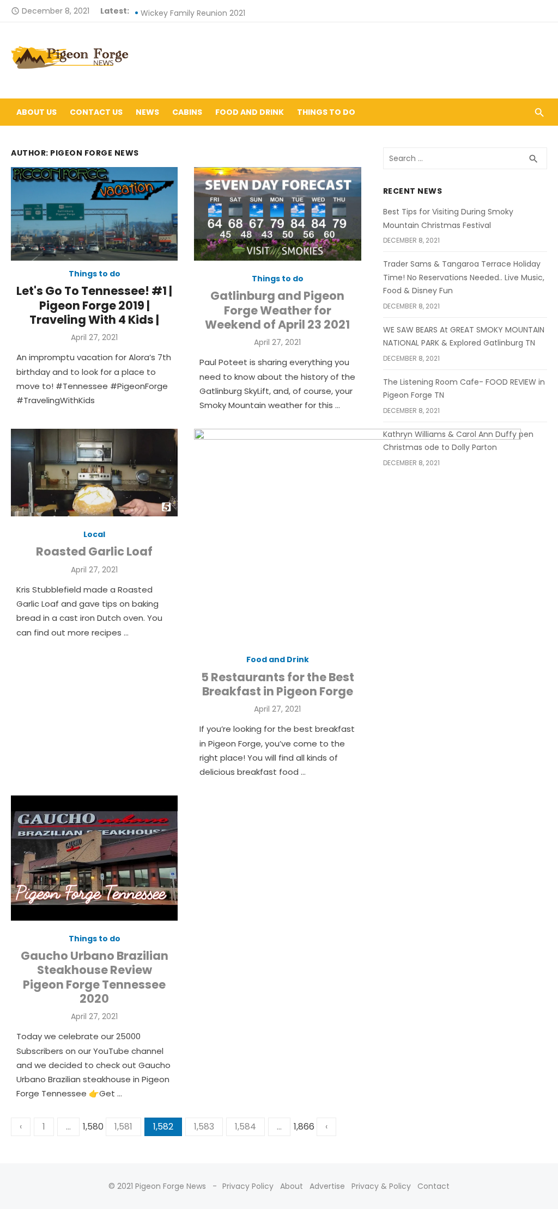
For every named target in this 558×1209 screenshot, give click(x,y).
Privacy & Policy (381, 1186)
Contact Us (96, 112)
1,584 (245, 1126)
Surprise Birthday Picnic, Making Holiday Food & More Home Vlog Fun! (270, 10)
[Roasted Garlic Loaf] (94, 472)
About (291, 1186)
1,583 (204, 1126)
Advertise (327, 1186)
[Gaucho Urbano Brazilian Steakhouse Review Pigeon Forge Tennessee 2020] (94, 858)
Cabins (187, 112)
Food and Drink (249, 112)
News (147, 112)
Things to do (326, 112)
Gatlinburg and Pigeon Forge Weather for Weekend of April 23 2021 (277, 310)
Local (94, 534)
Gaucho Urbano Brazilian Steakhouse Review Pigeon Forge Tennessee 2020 (94, 977)
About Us (36, 112)
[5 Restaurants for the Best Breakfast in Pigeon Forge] (357, 537)
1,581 (123, 1126)
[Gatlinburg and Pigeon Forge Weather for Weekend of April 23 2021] (277, 214)
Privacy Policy (248, 1186)
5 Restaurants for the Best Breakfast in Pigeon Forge (277, 684)
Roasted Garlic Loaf (94, 552)
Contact (433, 1186)
